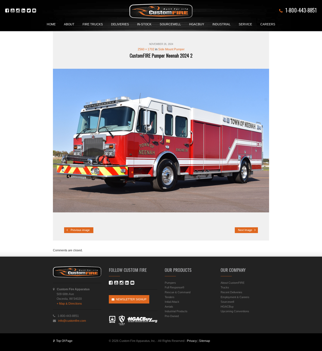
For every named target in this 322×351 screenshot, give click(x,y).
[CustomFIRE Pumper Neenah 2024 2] (161, 140)
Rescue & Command (177, 292)
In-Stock (144, 24)
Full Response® (174, 287)
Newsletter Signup (130, 299)
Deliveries (120, 24)
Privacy (192, 340)
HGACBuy (196, 24)
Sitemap (204, 340)
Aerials (169, 306)
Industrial (221, 24)
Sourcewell (170, 24)
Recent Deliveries (231, 292)
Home (51, 24)
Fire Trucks (93, 24)
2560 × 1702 (146, 49)
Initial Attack (172, 301)
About (69, 24)
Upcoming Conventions (235, 311)
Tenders (169, 297)
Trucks (225, 287)
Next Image (245, 230)
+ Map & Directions (69, 303)
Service (245, 24)
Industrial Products (176, 311)
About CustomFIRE (232, 282)
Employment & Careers (235, 297)
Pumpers (170, 282)
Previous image (80, 230)
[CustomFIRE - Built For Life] (161, 11)
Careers (267, 24)
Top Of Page (63, 340)
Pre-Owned (172, 316)
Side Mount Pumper (171, 49)
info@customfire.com (72, 320)
